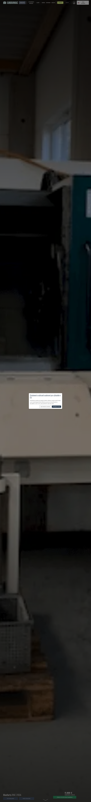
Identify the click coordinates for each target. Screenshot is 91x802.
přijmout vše (56, 406)
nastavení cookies (45, 406)
